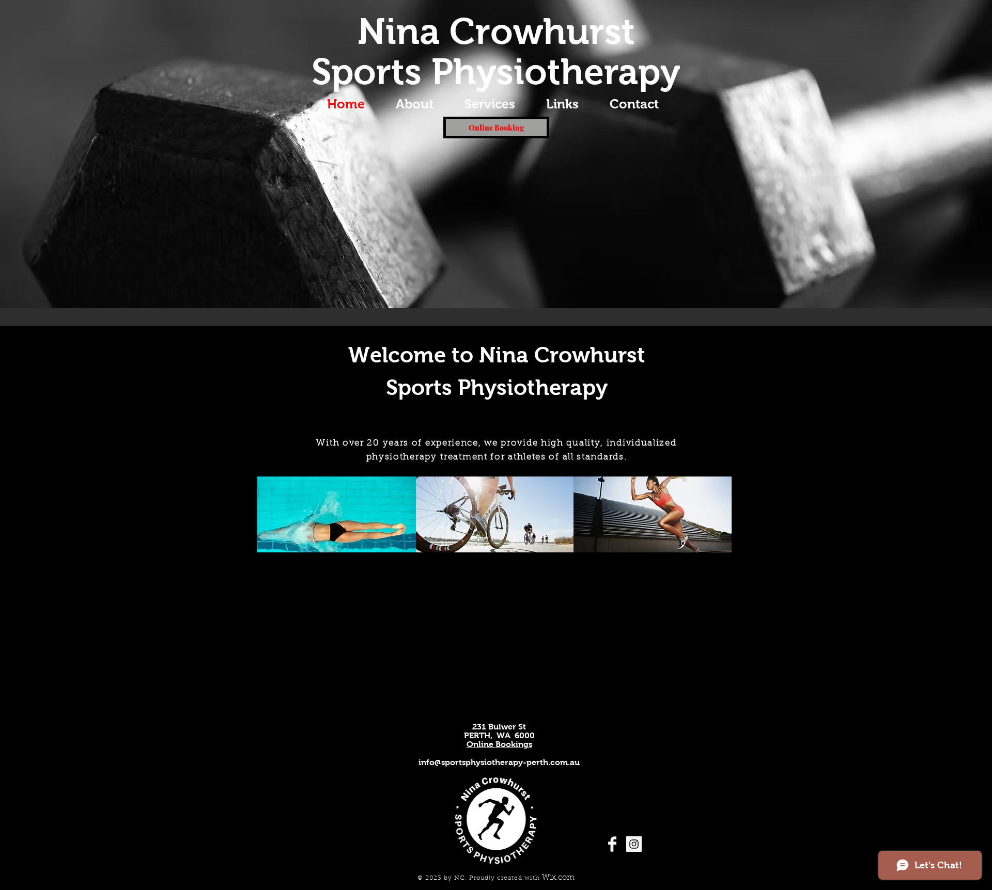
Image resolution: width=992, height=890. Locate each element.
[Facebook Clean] (612, 844)
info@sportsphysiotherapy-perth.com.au (499, 762)
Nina (399, 31)
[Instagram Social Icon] (634, 844)
